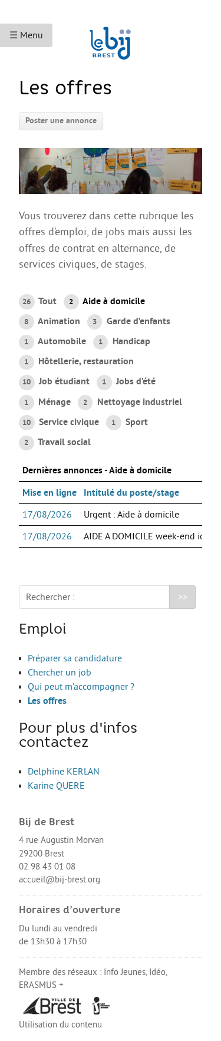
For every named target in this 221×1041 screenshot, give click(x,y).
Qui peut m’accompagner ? (81, 686)
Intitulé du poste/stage (131, 492)
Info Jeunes (125, 972)
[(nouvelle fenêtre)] (52, 1005)
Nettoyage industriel (132, 402)
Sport (129, 422)
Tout (39, 301)
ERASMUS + (41, 985)
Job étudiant (56, 381)
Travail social (57, 442)
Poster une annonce (61, 120)
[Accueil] (110, 37)
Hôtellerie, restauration (78, 361)
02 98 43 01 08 (47, 867)
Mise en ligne (49, 492)
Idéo (157, 972)
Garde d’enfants (131, 321)
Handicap (124, 341)
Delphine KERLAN (64, 771)
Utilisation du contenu (60, 1025)
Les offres (47, 701)
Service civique (60, 422)
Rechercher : (50, 597)
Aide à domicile (106, 301)
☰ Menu (26, 35)
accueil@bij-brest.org (59, 880)
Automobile (54, 341)
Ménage (47, 402)
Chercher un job (59, 672)
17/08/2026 (47, 514)
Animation (52, 321)
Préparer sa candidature (75, 658)
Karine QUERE (56, 785)
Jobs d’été (128, 381)
